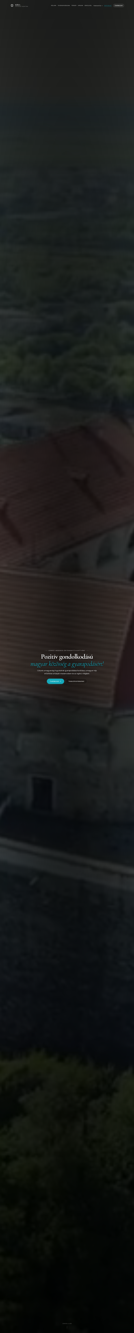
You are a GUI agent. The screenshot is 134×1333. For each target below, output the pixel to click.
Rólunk (53, 5)
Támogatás (97, 5)
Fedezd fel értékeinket (76, 681)
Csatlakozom (119, 5)
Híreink (80, 5)
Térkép (73, 5)
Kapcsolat (108, 5)
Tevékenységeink (64, 5)
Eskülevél (88, 5)
